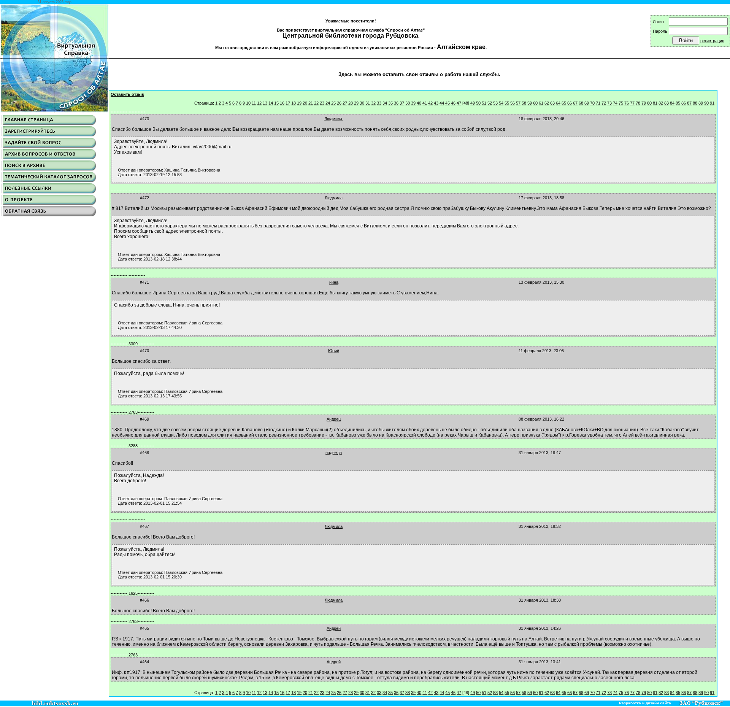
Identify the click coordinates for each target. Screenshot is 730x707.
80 (649, 103)
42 (430, 103)
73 (609, 103)
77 (632, 103)
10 (248, 103)
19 (299, 103)
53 (495, 103)
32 (373, 103)
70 (592, 103)
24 (327, 103)
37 (402, 103)
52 (489, 103)
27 (345, 103)
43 (436, 103)
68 (581, 103)
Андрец (334, 419)
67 (575, 103)
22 (316, 103)
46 (453, 103)
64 (558, 103)
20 (305, 103)
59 (529, 103)
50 (478, 103)
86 (683, 103)
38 (407, 103)
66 (569, 103)
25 (333, 103)
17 (288, 103)
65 (564, 103)
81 (655, 103)
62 (546, 103)
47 (459, 103)
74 (615, 103)
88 (695, 103)
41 (424, 103)
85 (678, 103)
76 (626, 103)
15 (276, 103)
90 (706, 103)
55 (507, 103)
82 (661, 103)
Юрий (333, 350)
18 (293, 103)
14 (270, 103)
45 (447, 103)
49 (472, 103)
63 (552, 103)
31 (367, 103)
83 (666, 103)
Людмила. (333, 118)
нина (333, 282)
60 (535, 103)
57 (518, 103)
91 (712, 103)
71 (598, 103)
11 (254, 103)
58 (524, 103)
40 (419, 103)
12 (259, 103)
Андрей (334, 628)
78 (638, 103)
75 (621, 103)
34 (384, 103)
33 (379, 103)
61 (541, 103)
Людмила (334, 197)
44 (442, 103)
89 (700, 103)
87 (689, 103)
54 (501, 103)
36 (396, 103)
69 (586, 103)
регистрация (712, 40)
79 (643, 103)
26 (339, 103)
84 (672, 103)
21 (310, 103)
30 (362, 103)
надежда (333, 452)
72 (603, 103)
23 (322, 103)
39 (413, 103)
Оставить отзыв (127, 94)
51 (484, 103)
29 (356, 103)
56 (512, 103)
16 (282, 103)
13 (265, 103)
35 (390, 103)
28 (350, 103)
